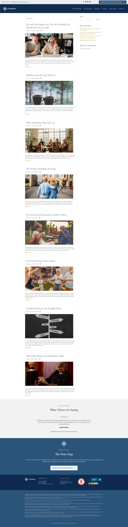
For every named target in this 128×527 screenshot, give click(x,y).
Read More (27, 66)
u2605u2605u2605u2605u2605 (51, 431)
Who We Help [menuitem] (77, 8)
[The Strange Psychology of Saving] (49, 186)
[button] (92, 9)
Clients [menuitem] (121, 8)
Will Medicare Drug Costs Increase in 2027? (90, 36)
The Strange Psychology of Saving (41, 168)
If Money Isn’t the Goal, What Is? (40, 75)
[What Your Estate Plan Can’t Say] (49, 140)
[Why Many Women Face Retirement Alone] (49, 373)
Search (81, 16)
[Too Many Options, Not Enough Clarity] (49, 326)
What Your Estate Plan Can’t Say (40, 122)
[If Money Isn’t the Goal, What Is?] (49, 92)
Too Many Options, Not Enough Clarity (43, 308)
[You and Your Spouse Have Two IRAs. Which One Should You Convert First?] (49, 45)
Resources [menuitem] (112, 8)
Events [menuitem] (105, 8)
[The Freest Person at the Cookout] (49, 278)
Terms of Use (73, 523)
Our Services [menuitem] (87, 8)
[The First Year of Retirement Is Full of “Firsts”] (49, 232)
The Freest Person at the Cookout (40, 260)
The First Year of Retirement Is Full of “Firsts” (46, 214)
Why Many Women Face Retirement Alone (45, 356)
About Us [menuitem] (97, 8)
